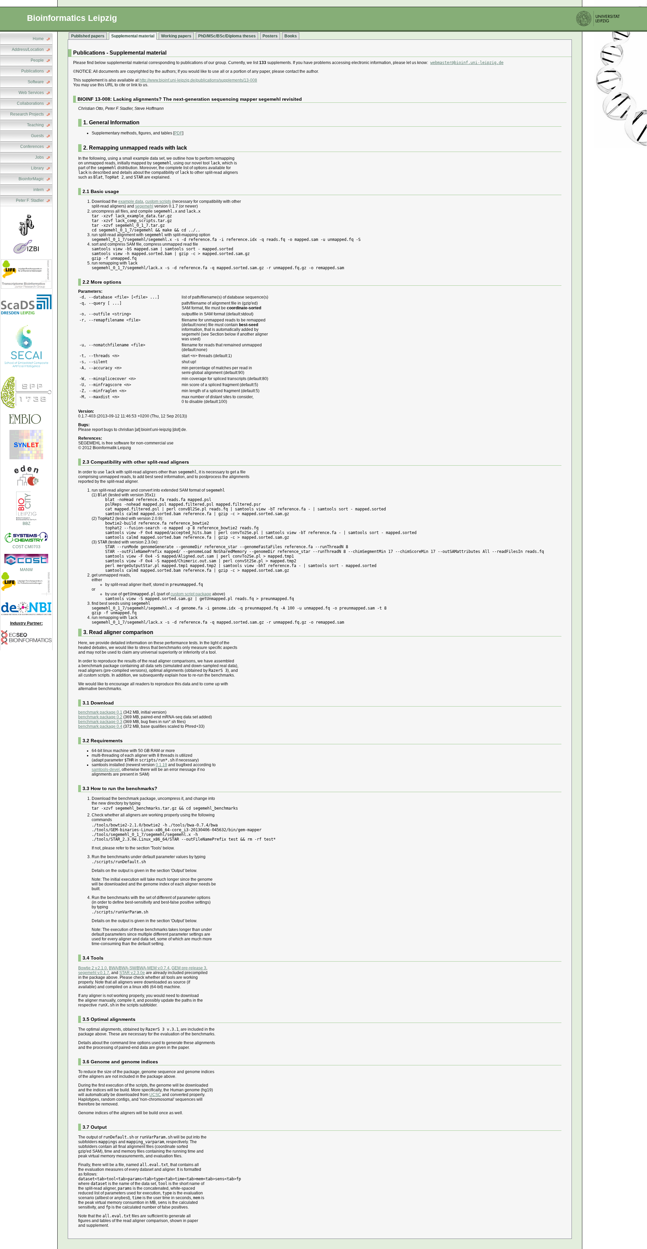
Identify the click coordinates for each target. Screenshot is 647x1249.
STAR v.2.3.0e (132, 972)
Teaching (35, 125)
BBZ (26, 523)
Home (38, 38)
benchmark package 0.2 (100, 717)
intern (38, 189)
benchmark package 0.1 (100, 712)
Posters (270, 36)
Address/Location (28, 49)
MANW (26, 569)
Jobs (39, 157)
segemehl (144, 206)
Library (37, 168)
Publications (32, 71)
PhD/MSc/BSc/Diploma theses (227, 36)
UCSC (155, 1094)
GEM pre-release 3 (189, 968)
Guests (37, 135)
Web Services (31, 92)
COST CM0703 (26, 546)
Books (290, 36)
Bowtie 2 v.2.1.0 (92, 968)
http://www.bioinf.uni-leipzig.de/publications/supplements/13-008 (198, 80)
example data (130, 201)
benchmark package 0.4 (100, 726)
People (37, 60)
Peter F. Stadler (30, 200)
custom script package (191, 594)
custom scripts (158, 201)
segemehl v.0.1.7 (93, 972)
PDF (178, 133)
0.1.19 (161, 764)
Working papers (176, 36)
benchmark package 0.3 (100, 721)
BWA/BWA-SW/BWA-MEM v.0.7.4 (139, 968)
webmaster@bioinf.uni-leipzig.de (466, 62)
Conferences (32, 146)
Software (36, 82)
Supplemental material (132, 36)
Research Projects (27, 114)
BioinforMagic (31, 179)
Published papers (87, 36)
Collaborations (30, 103)
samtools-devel (106, 769)
